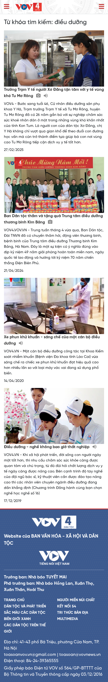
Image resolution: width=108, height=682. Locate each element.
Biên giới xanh (17, 619)
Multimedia (67, 619)
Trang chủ (14, 600)
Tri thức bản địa (72, 613)
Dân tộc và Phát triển (25, 606)
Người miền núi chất (76, 600)
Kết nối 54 (66, 606)
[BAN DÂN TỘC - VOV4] (28, 7)
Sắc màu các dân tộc (24, 613)
